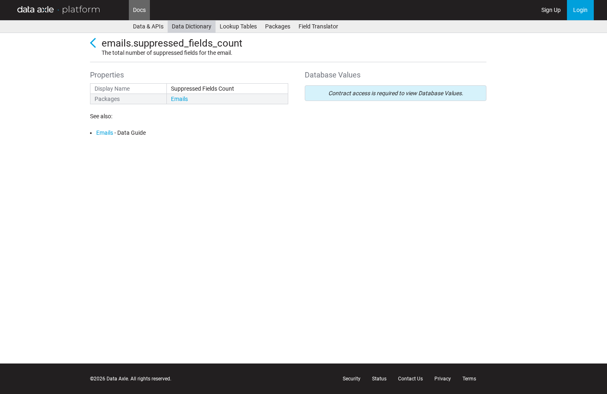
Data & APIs (148, 26)
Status (379, 379)
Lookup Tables (238, 26)
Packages (277, 26)
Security (351, 379)
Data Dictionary (191, 26)
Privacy (442, 379)
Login (580, 10)
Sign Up (551, 10)
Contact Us (410, 379)
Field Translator (318, 26)
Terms (469, 379)
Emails (179, 99)
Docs (139, 10)
